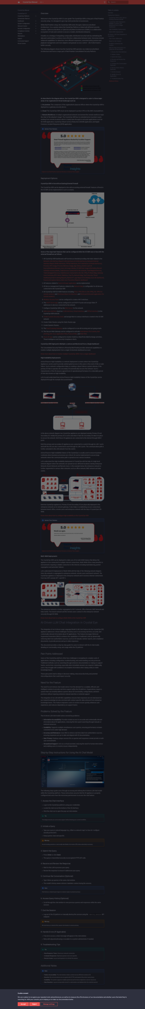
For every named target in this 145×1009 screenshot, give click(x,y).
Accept (23, 1004)
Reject (34, 1004)
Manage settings (49, 1004)
